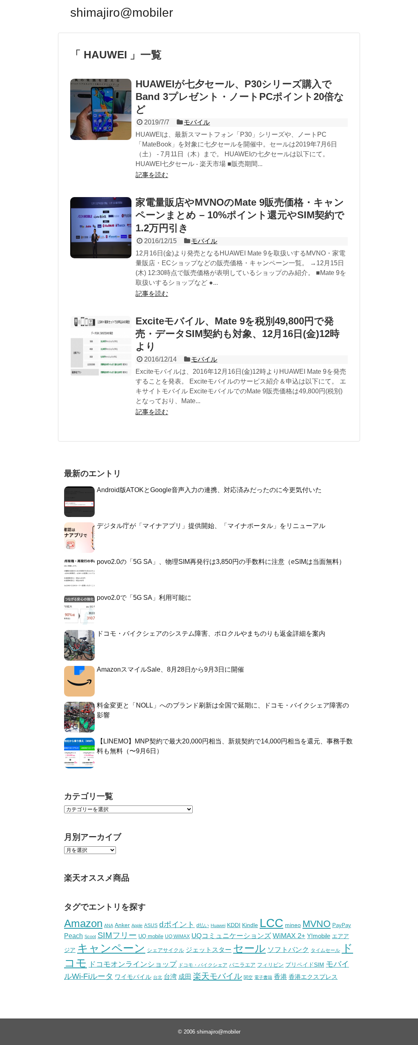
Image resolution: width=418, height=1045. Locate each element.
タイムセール (325, 950)
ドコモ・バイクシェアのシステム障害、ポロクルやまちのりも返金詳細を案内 (211, 633)
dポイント (177, 924)
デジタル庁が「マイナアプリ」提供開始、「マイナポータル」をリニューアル (211, 525)
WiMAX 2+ (289, 936)
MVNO (316, 924)
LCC (271, 923)
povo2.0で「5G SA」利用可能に (144, 597)
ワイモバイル (133, 976)
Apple (136, 925)
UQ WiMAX (177, 936)
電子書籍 (263, 977)
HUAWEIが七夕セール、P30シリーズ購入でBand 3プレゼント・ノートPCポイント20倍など (240, 96)
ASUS (151, 925)
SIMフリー (117, 935)
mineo (293, 925)
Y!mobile (318, 935)
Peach (73, 935)
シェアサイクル (165, 950)
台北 (157, 977)
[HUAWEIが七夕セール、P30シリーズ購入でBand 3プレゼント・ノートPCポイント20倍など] (100, 109)
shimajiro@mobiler (121, 12)
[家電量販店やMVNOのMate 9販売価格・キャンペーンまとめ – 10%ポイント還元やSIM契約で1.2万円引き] (100, 227)
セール (249, 948)
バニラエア (242, 965)
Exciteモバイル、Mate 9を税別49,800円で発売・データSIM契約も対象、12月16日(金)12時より (238, 333)
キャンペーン (111, 948)
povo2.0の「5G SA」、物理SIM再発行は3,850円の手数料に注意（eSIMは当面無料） (221, 561)
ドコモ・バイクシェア (202, 965)
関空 (248, 977)
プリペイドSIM (304, 965)
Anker (122, 925)
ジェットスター (208, 949)
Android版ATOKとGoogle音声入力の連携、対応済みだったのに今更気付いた (209, 489)
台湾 (170, 976)
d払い (202, 925)
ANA (108, 925)
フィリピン (270, 965)
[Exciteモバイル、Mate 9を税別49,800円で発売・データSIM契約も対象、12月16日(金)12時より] (100, 346)
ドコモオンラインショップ (133, 964)
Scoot (90, 936)
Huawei (218, 925)
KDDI (233, 925)
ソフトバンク (288, 950)
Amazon (83, 923)
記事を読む (152, 174)
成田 (184, 976)
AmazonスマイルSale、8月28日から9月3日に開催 (170, 669)
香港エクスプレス (313, 977)
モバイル (197, 122)
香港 (280, 976)
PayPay (341, 925)
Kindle (250, 925)
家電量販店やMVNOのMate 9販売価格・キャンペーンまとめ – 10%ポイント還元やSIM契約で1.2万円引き (240, 215)
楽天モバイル (217, 976)
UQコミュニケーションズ (231, 936)
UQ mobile (150, 936)
